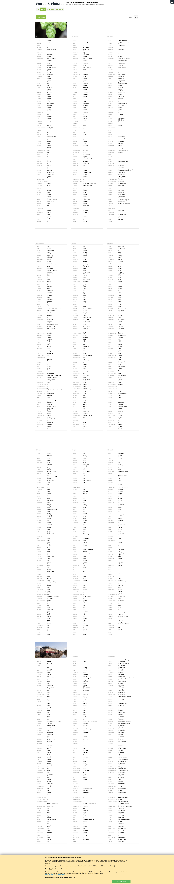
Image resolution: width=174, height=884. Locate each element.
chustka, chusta (47, 381)
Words (43, 9)
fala (114, 381)
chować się (116, 174)
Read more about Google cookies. (55, 874)
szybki (80, 381)
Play (38, 9)
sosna (80, 587)
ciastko (80, 794)
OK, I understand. (121, 881)
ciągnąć (115, 587)
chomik (80, 174)
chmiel (44, 174)
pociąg (44, 794)
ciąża (115, 794)
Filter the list (41, 17)
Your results (50, 9)
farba (44, 587)
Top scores (59, 9)
